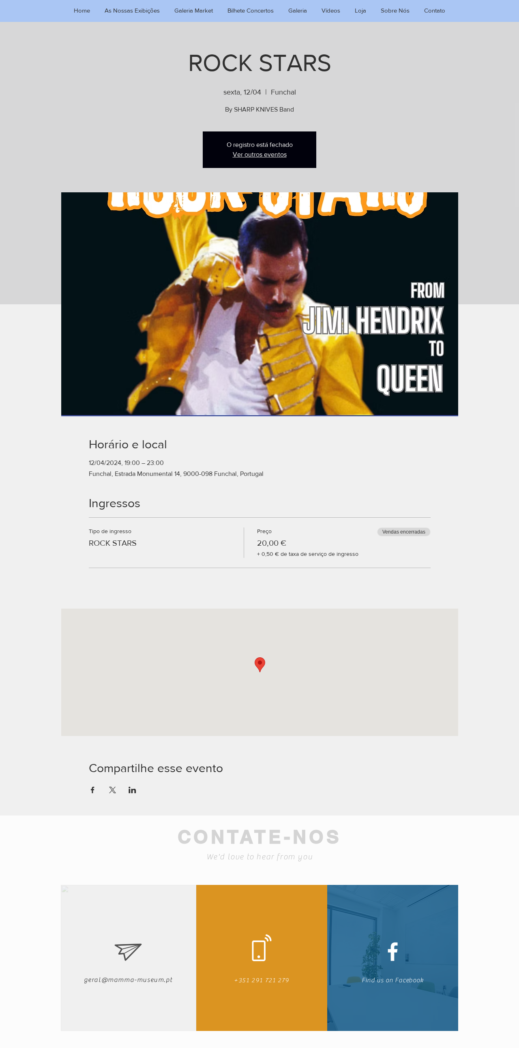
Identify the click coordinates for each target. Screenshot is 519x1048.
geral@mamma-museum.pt (128, 979)
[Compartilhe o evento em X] (112, 790)
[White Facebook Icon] (392, 951)
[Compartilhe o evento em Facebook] (93, 790)
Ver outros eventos (260, 154)
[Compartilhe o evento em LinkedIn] (132, 790)
